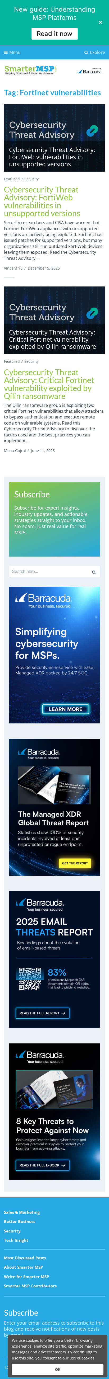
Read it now (54, 33)
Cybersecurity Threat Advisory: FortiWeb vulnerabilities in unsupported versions (42, 201)
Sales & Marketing (22, 1212)
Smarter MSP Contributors (30, 1285)
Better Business (19, 1221)
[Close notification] (100, 22)
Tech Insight (16, 1240)
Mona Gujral (15, 450)
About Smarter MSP (23, 1267)
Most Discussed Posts (25, 1257)
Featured (12, 178)
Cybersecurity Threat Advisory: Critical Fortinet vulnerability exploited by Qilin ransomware (49, 384)
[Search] (94, 571)
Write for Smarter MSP (26, 1276)
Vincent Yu (13, 268)
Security (31, 178)
